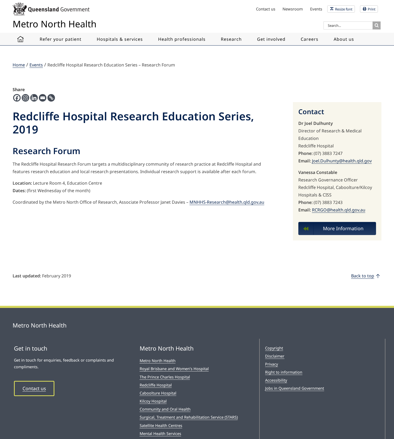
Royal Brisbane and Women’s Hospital (174, 368)
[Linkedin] (34, 98)
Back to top (362, 276)
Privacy (271, 364)
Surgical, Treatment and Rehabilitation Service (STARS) (189, 417)
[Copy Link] (51, 98)
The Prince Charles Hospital (165, 377)
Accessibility (276, 380)
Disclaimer (274, 356)
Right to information (283, 372)
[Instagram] (25, 98)
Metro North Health (158, 360)
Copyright (274, 348)
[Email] (42, 98)
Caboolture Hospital (158, 393)
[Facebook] (17, 98)
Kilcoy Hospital (153, 401)
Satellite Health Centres (161, 425)
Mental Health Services (160, 433)
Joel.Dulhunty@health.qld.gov (342, 161)
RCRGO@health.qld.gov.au (338, 210)
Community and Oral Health (165, 409)
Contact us (34, 388)
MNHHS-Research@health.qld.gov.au (226, 202)
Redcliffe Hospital (156, 385)
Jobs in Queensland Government (294, 388)
